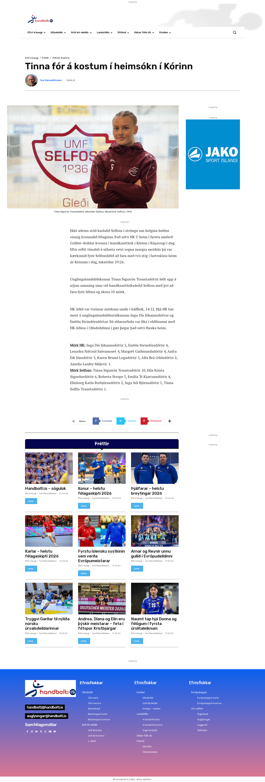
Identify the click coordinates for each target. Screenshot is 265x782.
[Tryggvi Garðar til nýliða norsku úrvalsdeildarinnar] (49, 598)
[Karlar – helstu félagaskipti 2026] (49, 531)
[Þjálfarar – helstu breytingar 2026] (155, 468)
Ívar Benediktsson (51, 80)
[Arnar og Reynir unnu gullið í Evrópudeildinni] (155, 531)
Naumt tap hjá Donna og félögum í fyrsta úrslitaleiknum (153, 624)
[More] (170, 421)
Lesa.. (31, 501)
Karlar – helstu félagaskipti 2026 (42, 553)
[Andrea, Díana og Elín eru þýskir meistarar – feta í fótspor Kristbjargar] (102, 598)
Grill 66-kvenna (60, 58)
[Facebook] (27, 731)
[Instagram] (32, 731)
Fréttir (45, 58)
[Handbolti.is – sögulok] (49, 468)
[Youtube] (50, 731)
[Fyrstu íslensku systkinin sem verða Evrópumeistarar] (102, 531)
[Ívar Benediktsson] (32, 80)
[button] (234, 32)
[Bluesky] (54, 731)
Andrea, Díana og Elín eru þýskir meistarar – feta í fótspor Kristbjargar (101, 624)
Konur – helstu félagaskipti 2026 (95, 491)
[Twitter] (41, 731)
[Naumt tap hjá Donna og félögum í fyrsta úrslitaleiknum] (155, 598)
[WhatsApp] (45, 731)
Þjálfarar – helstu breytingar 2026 (147, 491)
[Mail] (36, 731)
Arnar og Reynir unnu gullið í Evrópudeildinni (151, 553)
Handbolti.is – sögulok (45, 488)
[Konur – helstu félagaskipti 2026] (102, 468)
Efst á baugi (31, 58)
